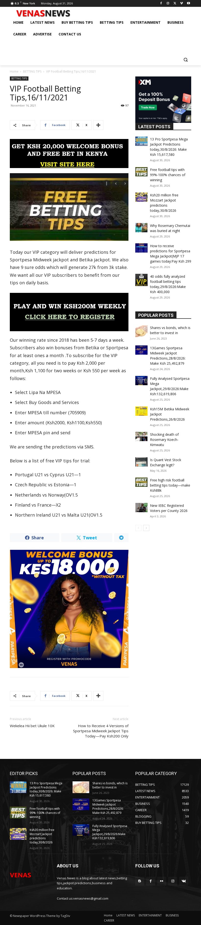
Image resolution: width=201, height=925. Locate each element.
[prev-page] (138, 528)
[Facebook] (161, 3)
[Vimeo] (181, 3)
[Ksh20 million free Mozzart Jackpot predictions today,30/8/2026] (141, 197)
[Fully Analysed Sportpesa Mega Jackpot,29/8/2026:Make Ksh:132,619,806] (141, 380)
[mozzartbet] (69, 312)
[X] (175, 3)
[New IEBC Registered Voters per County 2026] (141, 507)
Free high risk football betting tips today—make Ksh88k (170, 485)
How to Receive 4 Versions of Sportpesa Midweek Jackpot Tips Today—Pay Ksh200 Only (100, 730)
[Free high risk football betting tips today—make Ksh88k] (141, 482)
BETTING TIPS (32, 71)
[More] (98, 125)
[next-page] (146, 528)
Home (14, 71)
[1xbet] (69, 153)
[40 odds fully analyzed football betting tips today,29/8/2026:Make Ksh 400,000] (141, 280)
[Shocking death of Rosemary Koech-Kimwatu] (141, 436)
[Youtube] (188, 3)
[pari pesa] (69, 609)
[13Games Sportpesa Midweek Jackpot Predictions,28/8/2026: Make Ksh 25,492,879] (141, 350)
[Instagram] (168, 3)
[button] (185, 59)
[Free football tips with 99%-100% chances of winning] (141, 171)
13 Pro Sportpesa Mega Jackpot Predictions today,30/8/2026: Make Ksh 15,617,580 (46, 789)
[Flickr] (161, 881)
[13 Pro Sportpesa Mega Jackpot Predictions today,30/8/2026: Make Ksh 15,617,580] (141, 141)
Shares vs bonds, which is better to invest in (109, 785)
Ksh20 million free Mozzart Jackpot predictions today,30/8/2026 (42, 836)
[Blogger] (139, 881)
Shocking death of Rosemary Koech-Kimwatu (164, 439)
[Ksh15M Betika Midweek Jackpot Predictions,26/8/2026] (141, 411)
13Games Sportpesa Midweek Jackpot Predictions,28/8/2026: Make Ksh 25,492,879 (108, 806)
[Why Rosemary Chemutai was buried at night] (141, 227)
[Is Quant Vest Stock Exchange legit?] (141, 462)
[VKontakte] (183, 881)
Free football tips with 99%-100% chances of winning (167, 174)
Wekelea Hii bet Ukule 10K (32, 725)
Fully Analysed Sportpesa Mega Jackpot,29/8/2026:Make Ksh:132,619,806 (109, 832)
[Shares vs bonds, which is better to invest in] (141, 331)
